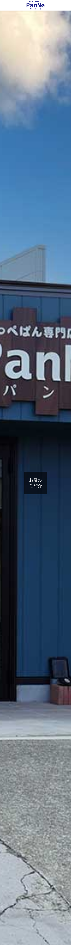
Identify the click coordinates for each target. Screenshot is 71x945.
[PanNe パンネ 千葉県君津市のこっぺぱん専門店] (35, 5)
